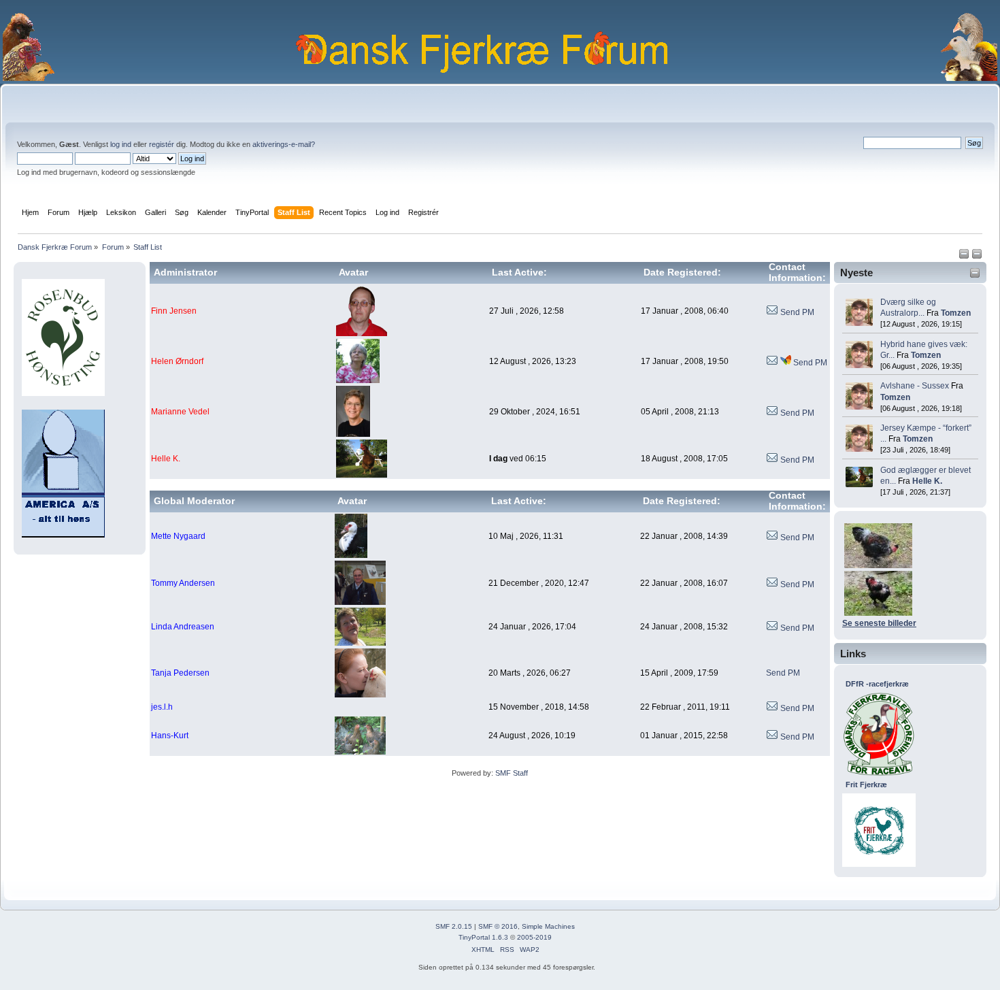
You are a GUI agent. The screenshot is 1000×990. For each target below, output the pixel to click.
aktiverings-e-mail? (283, 144)
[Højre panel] (976, 256)
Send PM (797, 312)
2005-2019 (534, 937)
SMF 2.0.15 (453, 926)
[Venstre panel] (965, 256)
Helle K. (927, 481)
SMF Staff (511, 773)
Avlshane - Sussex (914, 386)
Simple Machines (548, 926)
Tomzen (956, 313)
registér (161, 144)
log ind (120, 144)
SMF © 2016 (498, 926)
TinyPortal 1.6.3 (483, 937)
